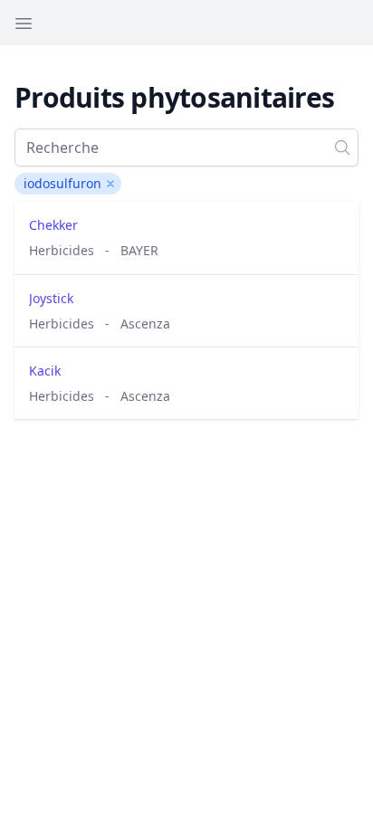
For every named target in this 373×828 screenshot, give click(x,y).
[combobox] (186, 147)
